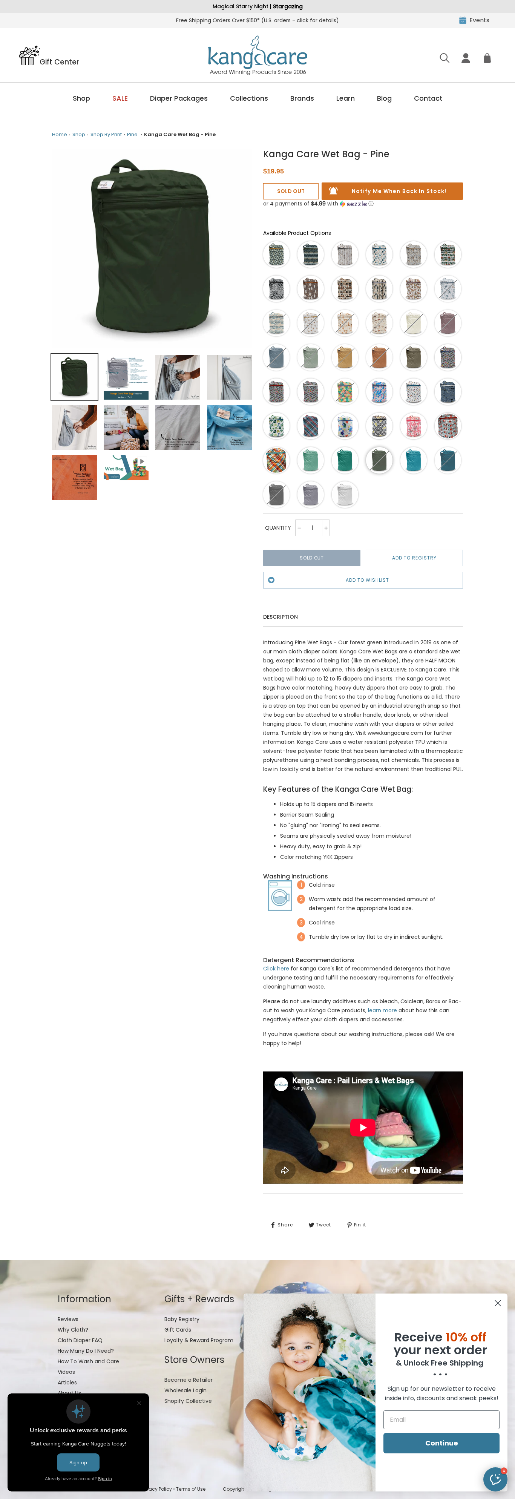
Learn (345, 98)
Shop (81, 98)
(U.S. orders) (257, 20)
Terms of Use (190, 1489)
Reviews (68, 1319)
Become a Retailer (188, 1380)
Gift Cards (177, 1329)
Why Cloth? (73, 1329)
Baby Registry (181, 1319)
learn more (382, 1010)
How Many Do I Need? (86, 1351)
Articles (67, 1382)
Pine (132, 134)
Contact (428, 98)
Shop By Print (106, 134)
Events (479, 20)
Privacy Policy (156, 1489)
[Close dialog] (497, 1303)
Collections (249, 98)
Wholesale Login (185, 1390)
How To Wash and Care (88, 1361)
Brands (302, 98)
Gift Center (59, 61)
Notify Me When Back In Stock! (399, 191)
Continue (441, 1443)
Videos (66, 1372)
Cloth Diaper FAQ (80, 1340)
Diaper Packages (179, 98)
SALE (120, 98)
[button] (318, 204)
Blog (384, 98)
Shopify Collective (188, 1401)
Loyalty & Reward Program (198, 1340)
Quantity (278, 528)
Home (59, 134)
